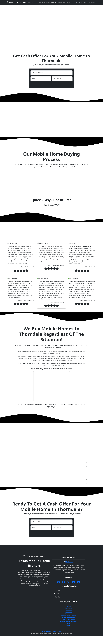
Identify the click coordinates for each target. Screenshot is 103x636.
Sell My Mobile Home (79, 2)
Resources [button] (61, 2)
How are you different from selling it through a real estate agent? (37, 479)
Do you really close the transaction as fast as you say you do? (35, 458)
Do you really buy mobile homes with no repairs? (31, 462)
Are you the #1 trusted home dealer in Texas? (30, 483)
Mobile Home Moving (68, 619)
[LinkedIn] (73, 582)
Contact (68, 625)
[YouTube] (78, 582)
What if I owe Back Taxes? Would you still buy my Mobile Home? (36, 471)
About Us (47, 2)
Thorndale (30, 547)
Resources (68, 614)
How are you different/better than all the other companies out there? (38, 448)
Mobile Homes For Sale (68, 616)
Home (41, 2)
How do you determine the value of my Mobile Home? (33, 475)
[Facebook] (58, 582)
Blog (68, 2)
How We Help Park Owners (68, 621)
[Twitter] (68, 582)
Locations (54, 2)
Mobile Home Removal (68, 618)
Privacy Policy (46, 631)
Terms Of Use (56, 631)
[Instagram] (63, 582)
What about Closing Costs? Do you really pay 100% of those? (35, 466)
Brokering (92, 2)
